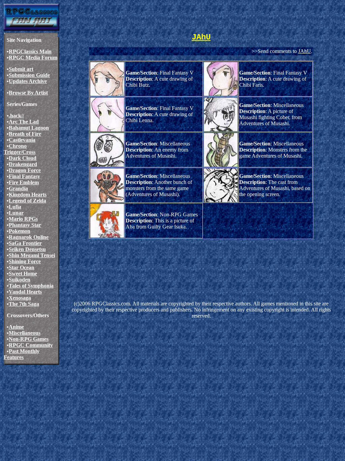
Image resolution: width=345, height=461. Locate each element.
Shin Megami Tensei (32, 255)
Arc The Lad (24, 122)
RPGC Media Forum (33, 57)
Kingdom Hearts (27, 194)
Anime (16, 327)
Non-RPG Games (29, 339)
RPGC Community (31, 345)
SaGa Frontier (25, 243)
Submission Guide (29, 75)
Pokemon (19, 231)
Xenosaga (20, 298)
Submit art (21, 69)
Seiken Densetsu (27, 249)
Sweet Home (23, 273)
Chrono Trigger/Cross (19, 149)
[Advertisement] (184, 260)
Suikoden (19, 279)
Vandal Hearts (25, 292)
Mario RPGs (23, 219)
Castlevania (22, 140)
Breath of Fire (25, 134)
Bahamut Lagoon (29, 128)
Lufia (15, 207)
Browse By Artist (28, 93)
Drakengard (23, 164)
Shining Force (25, 261)
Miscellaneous (24, 333)
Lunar (16, 213)
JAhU (304, 51)
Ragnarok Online (29, 237)
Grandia (18, 188)
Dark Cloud (22, 158)
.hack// (16, 115)
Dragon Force (25, 170)
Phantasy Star (25, 225)
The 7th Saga (24, 304)
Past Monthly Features (21, 354)
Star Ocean (21, 267)
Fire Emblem (24, 182)
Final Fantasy (24, 176)
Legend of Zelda (27, 201)
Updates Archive (28, 81)
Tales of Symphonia (31, 286)
